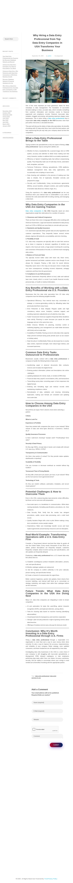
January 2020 (6, 126)
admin (49, 56)
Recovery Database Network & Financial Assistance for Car (8, 81)
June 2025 (6, 118)
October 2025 (6, 113)
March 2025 (6, 124)
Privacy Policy (52, 879)
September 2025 (7, 114)
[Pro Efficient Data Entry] (14, 8)
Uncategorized (58, 56)
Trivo (46, 879)
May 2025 (5, 120)
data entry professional (42, 676)
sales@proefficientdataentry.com (16, 861)
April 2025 (5, 122)
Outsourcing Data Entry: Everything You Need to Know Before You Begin (9, 66)
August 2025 (6, 116)
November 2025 (7, 111)
